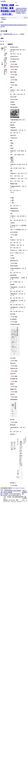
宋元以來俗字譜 (5, 59)
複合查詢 (23, 25)
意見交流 (5, 492)
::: (3, 490)
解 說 (3, 34)
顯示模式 (19, 11)
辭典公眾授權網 (17, 490)
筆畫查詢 (7, 25)
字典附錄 (21, 9)
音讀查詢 (15, 25)
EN (25, 13)
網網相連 (10, 492)
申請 (16, 64)
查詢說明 (4, 19)
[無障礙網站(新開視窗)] (25, 493)
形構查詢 (11, 25)
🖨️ (17, 34)
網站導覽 (23, 11)
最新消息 (19, 8)
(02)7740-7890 (11, 500)
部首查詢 (3, 25)
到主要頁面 (3, 1)
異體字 (6, 34)
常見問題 (23, 8)
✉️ (18, 34)
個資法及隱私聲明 (8, 490)
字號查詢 (19, 25)
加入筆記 (22, 34)
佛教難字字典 (5, 71)
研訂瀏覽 (10, 34)
